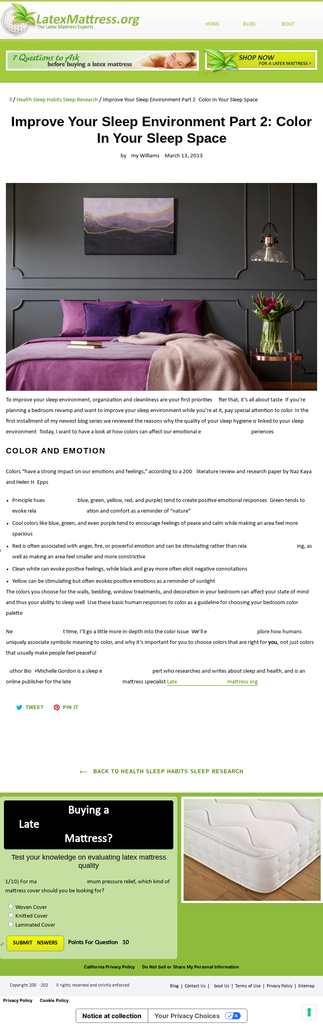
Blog (174, 986)
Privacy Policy (279, 986)
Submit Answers (35, 943)
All (9, 100)
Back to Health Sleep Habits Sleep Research (167, 771)
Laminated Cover (35, 925)
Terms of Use (248, 986)
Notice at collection (111, 1016)
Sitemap (306, 986)
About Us (220, 986)
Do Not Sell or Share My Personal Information (190, 967)
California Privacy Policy (109, 967)
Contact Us (195, 986)
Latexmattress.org (212, 682)
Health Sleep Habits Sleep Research (57, 100)
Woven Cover (31, 907)
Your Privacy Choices (187, 1016)
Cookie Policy (54, 1000)
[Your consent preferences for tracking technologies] (309, 1012)
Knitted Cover (31, 916)
